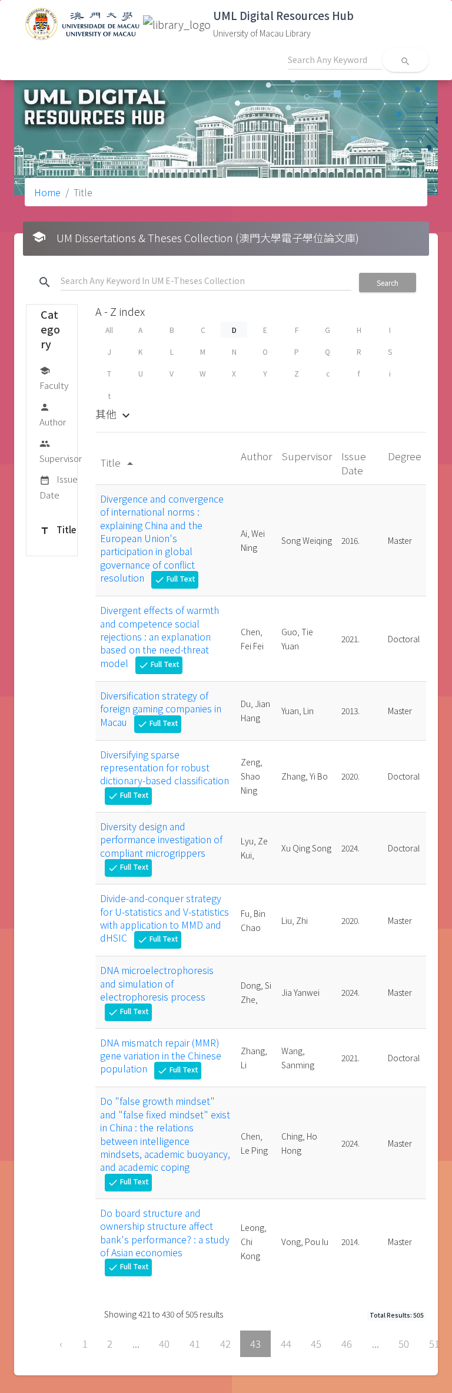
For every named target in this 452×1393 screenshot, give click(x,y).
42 (225, 1343)
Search (387, 283)
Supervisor (60, 451)
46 (346, 1343)
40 (164, 1343)
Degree (404, 455)
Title (57, 529)
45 (316, 1343)
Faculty (53, 378)
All (109, 330)
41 (195, 1343)
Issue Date (58, 486)
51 (434, 1343)
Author (52, 415)
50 (403, 1343)
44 (286, 1343)
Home (47, 192)
